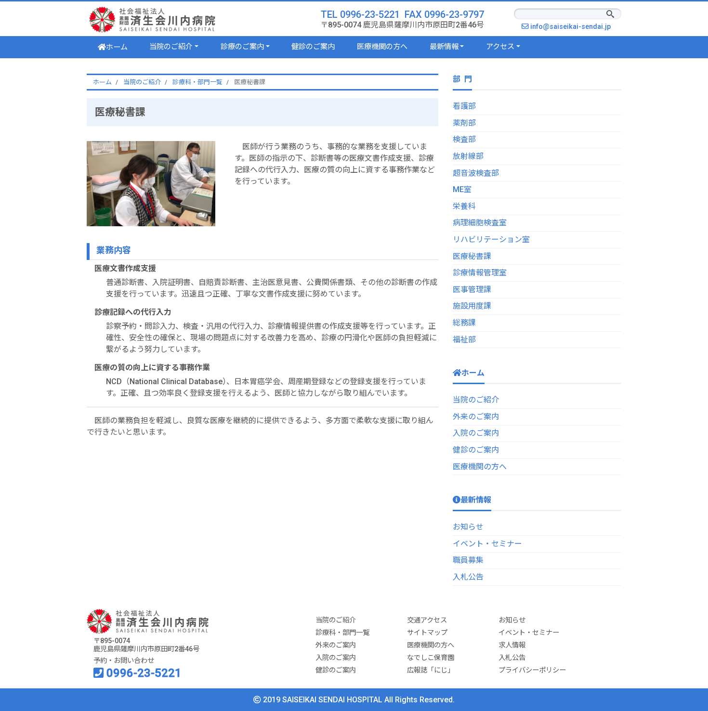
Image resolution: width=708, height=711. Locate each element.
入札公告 (468, 577)
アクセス (500, 46)
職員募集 (468, 560)
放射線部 (468, 156)
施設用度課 (472, 305)
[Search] (610, 15)
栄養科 (464, 206)
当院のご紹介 (171, 46)
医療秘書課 (472, 256)
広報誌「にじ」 (430, 670)
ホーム (117, 47)
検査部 (464, 139)
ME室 (462, 189)
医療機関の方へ (382, 46)
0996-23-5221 (143, 673)
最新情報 (444, 46)
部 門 (462, 79)
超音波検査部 (476, 173)
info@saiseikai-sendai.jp (572, 27)
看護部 (464, 106)
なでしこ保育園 (430, 658)
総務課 (464, 322)
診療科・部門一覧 (342, 633)
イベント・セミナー (487, 543)
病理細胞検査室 (480, 222)
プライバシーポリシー (532, 670)
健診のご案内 (313, 46)
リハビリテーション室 (491, 239)
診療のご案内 (242, 46)
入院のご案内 (476, 433)
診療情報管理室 (480, 272)
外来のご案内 (476, 416)
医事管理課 (472, 289)
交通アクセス (427, 620)
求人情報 (511, 645)
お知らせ (468, 526)
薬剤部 (464, 123)
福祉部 (464, 339)
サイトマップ (427, 633)
